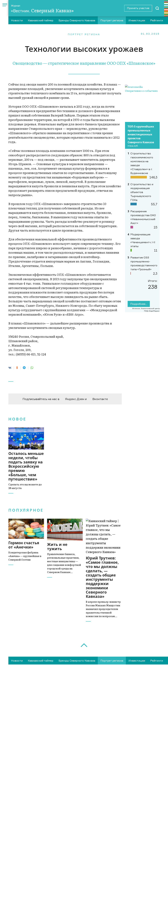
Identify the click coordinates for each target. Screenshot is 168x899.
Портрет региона (111, 20)
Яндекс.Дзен (74, 399)
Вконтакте (100, 399)
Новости (17, 20)
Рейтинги (156, 20)
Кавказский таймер (40, 20)
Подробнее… (138, 303)
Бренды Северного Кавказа (77, 20)
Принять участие (138, 8)
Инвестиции (136, 20)
